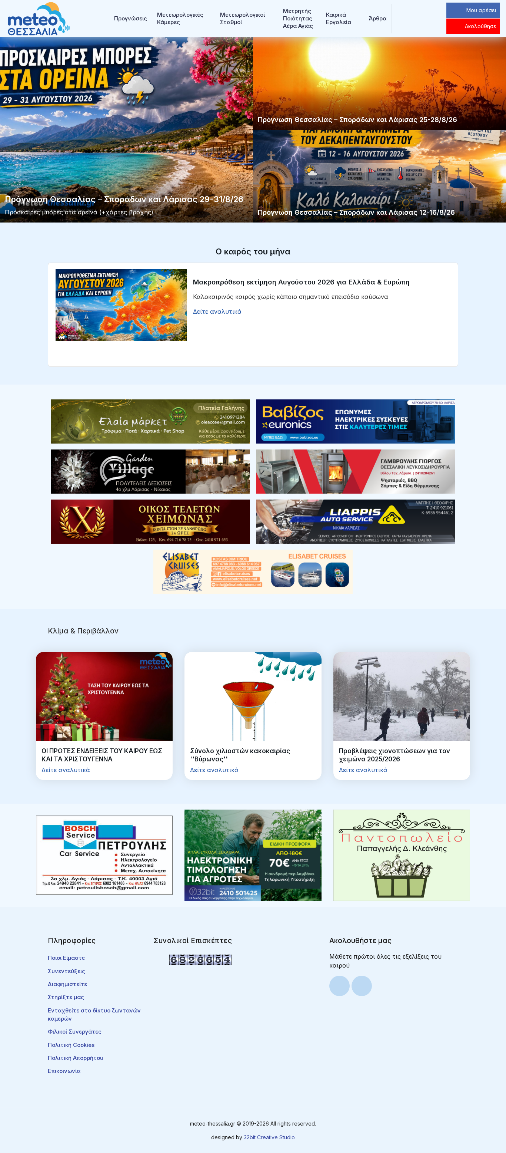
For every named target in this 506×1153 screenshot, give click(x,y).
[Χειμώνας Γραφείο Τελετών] (150, 521)
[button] (130, 18)
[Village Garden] (150, 471)
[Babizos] (355, 421)
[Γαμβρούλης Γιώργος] (355, 471)
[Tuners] (252, 855)
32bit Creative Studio (269, 1137)
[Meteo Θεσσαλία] (39, 18)
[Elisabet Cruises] (253, 571)
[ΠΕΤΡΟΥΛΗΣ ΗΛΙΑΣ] (104, 855)
